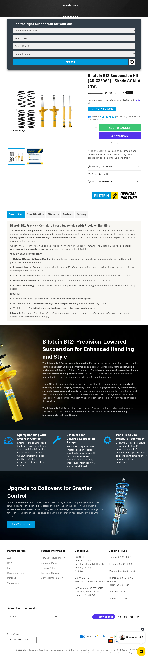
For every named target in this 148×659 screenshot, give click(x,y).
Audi (9, 557)
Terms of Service (50, 572)
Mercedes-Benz (15, 572)
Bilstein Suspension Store (33, 650)
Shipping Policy (49, 562)
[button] (72, 16)
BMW (10, 562)
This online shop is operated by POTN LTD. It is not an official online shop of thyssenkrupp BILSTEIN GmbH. (85, 650)
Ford (9, 567)
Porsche (11, 577)
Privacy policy (135, 650)
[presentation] (16, 110)
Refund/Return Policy (53, 557)
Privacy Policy (48, 567)
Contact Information (52, 577)
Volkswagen (13, 582)
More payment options (120, 143)
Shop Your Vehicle (21, 524)
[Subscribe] (56, 616)
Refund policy (86, 653)
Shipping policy (135, 653)
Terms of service (100, 653)
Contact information (118, 653)
